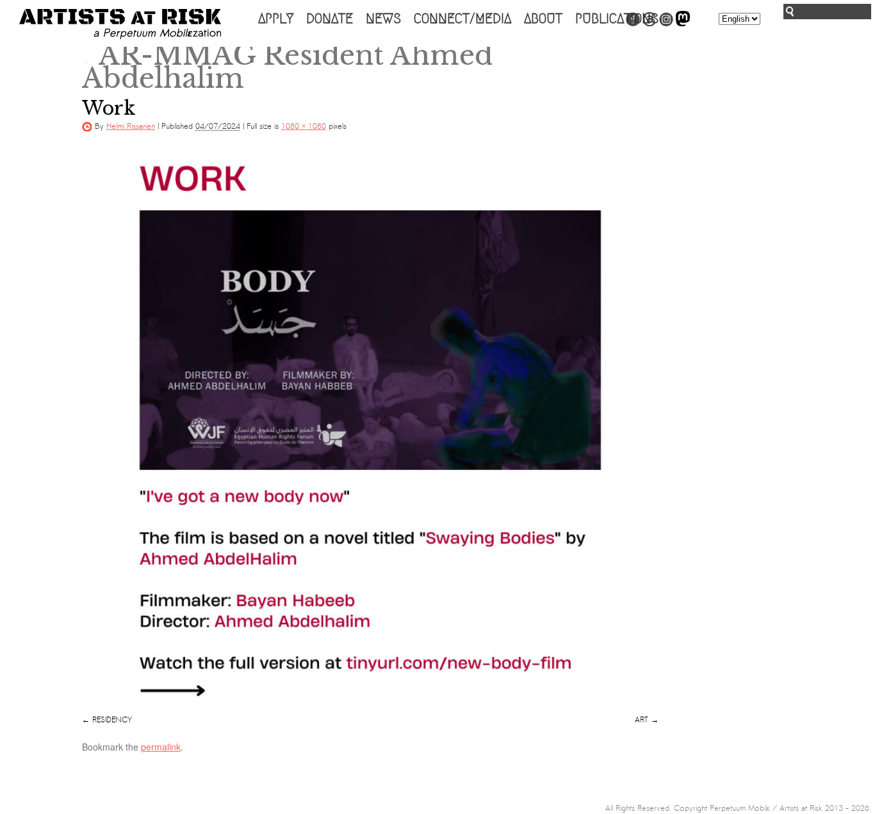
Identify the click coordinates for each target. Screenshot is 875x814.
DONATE (329, 19)
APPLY (275, 19)
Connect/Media (462, 19)
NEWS (383, 19)
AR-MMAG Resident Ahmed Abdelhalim (287, 66)
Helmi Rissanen (130, 126)
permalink (161, 746)
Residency (112, 720)
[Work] (370, 428)
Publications (616, 19)
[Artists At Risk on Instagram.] (666, 23)
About (543, 19)
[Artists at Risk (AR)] (120, 24)
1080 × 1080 (303, 126)
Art (641, 720)
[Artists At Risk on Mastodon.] (683, 23)
